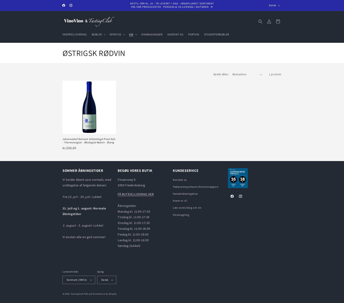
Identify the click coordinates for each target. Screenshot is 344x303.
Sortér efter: (221, 74)
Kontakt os (180, 180)
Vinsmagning (181, 215)
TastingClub (77, 293)
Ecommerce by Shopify (105, 293)
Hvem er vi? (180, 200)
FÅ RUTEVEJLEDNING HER (136, 194)
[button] (98, 34)
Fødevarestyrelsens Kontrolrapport (196, 187)
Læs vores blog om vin (187, 207)
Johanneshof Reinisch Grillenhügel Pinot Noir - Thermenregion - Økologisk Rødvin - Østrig (89, 141)
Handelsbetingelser (185, 193)
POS (86, 293)
